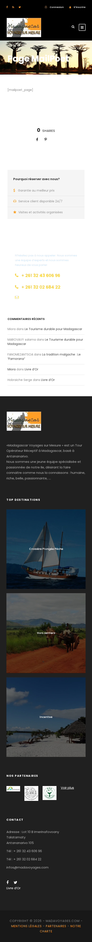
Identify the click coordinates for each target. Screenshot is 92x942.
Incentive (46, 717)
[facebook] (7, 7)
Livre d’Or (31, 369)
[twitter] (20, 7)
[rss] (13, 7)
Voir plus (67, 787)
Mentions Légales (26, 926)
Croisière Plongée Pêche (46, 549)
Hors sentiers (46, 633)
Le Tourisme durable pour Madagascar (53, 329)
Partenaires (56, 926)
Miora (11, 369)
